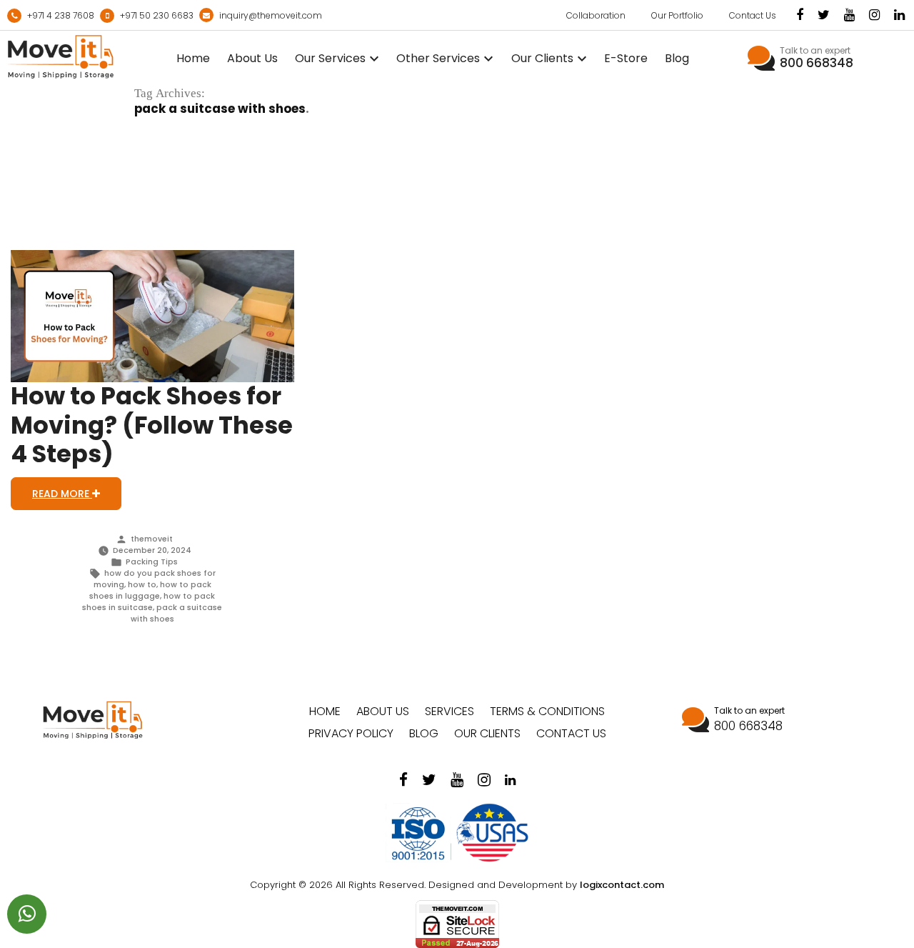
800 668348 (816, 62)
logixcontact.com (622, 885)
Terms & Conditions (547, 711)
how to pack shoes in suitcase (148, 602)
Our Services (330, 58)
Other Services (438, 58)
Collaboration (596, 15)
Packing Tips (152, 562)
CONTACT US (571, 733)
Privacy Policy (350, 733)
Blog (677, 58)
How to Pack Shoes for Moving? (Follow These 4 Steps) (152, 425)
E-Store (626, 58)
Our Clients (542, 58)
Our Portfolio (677, 15)
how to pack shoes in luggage (150, 590)
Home (193, 58)
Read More (62, 494)
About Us (252, 58)
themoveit (152, 539)
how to (142, 584)
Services (449, 711)
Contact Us (752, 15)
